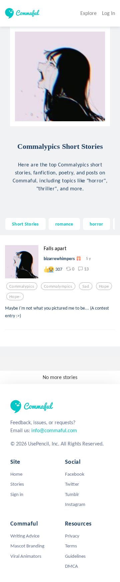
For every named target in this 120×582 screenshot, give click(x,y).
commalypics (21, 286)
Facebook (74, 474)
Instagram (75, 504)
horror (96, 224)
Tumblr (72, 494)
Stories (17, 484)
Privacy (72, 536)
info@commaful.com (54, 430)
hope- (15, 296)
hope (104, 286)
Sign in (16, 494)
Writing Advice (24, 536)
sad (85, 286)
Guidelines (75, 556)
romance (64, 224)
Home (16, 474)
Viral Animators (25, 556)
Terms (71, 546)
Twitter (72, 484)
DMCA (71, 566)
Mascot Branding (27, 546)
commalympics (58, 286)
